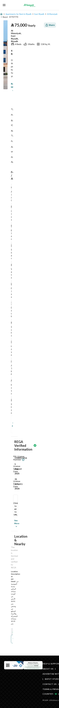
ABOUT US (48, 669)
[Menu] (4, 5)
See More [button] (12, 523)
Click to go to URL (15, 509)
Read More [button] (11, 85)
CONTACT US (49, 684)
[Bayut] (29, 5)
